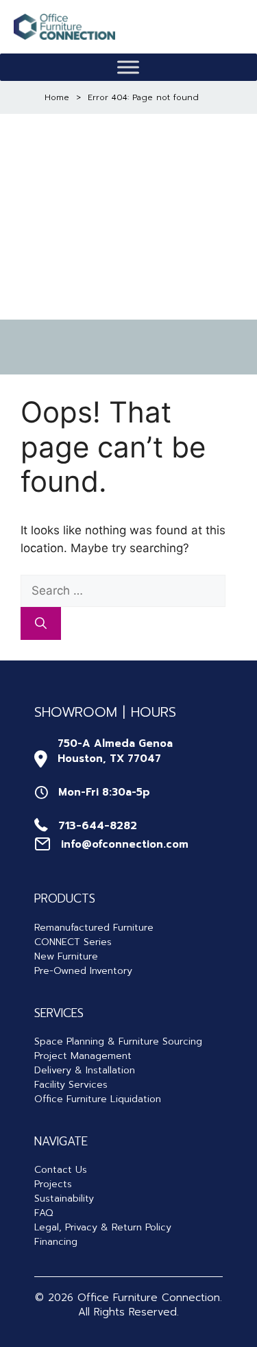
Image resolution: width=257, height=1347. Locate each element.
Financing (55, 1242)
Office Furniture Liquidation (97, 1099)
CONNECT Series (73, 942)
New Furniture (66, 956)
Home (57, 97)
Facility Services (71, 1084)
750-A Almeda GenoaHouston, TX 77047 (115, 751)
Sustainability (64, 1198)
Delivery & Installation (84, 1070)
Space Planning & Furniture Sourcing (118, 1041)
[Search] (41, 623)
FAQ (43, 1213)
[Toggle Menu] (128, 67)
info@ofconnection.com (124, 844)
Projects (53, 1184)
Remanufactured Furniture (94, 927)
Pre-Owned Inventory (83, 971)
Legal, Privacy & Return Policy (102, 1227)
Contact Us (60, 1170)
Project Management (83, 1056)
